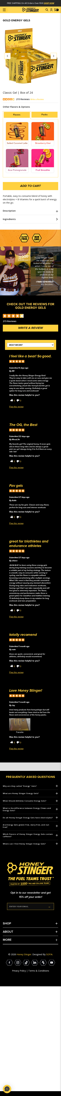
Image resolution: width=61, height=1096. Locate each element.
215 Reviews (23, 99)
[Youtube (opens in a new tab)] (51, 963)
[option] (30, 56)
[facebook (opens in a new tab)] (9, 963)
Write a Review (37, 99)
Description (9, 210)
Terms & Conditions (38, 970)
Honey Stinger (24, 954)
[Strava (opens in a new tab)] (43, 963)
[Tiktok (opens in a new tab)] (26, 963)
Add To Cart (30, 186)
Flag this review (16, 407)
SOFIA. (49, 954)
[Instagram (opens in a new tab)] (17, 963)
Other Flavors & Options (16, 106)
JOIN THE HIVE (49, 906)
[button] (47, 9)
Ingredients (9, 219)
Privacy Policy (19, 970)
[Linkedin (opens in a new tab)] (34, 963)
